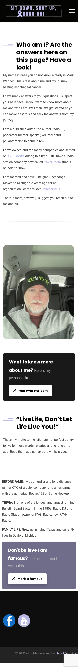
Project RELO (52, 189)
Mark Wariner (67, 653)
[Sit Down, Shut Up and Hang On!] (33, 11)
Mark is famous (29, 579)
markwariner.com (33, 391)
